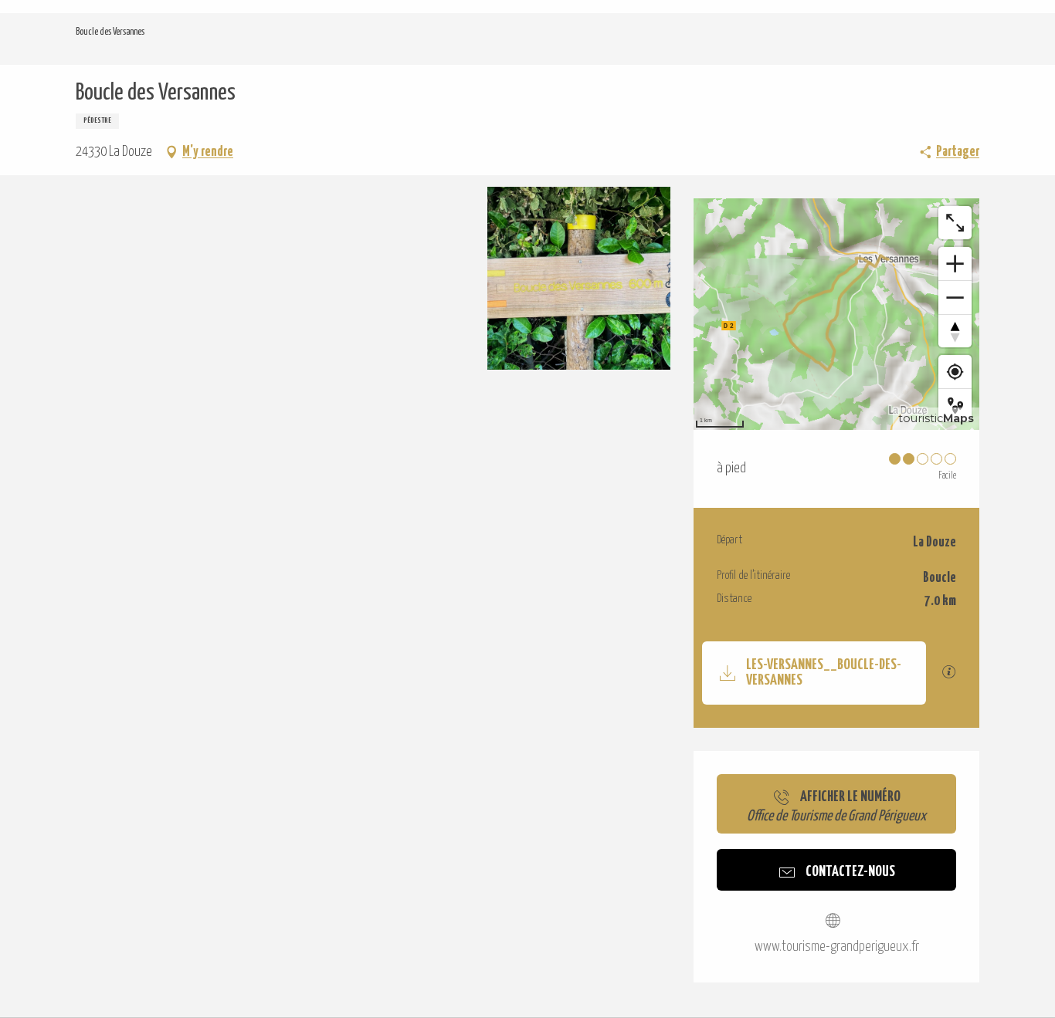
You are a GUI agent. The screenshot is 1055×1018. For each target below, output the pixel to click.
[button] (167, 278)
